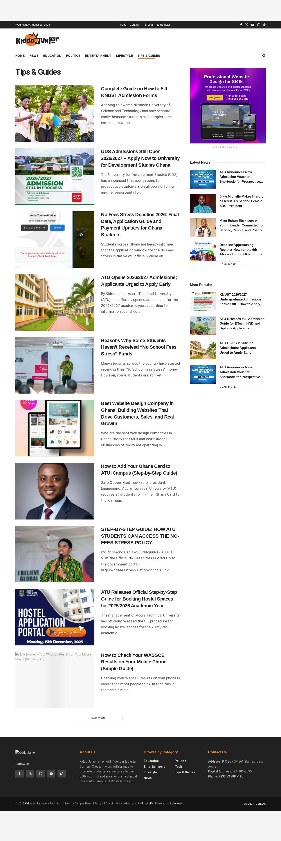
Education (52, 55)
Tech (178, 766)
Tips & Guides (149, 55)
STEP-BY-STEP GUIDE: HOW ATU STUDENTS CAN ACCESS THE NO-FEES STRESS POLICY (140, 536)
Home (20, 55)
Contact (134, 24)
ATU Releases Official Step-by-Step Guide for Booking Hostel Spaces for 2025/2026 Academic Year (139, 598)
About (123, 24)
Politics (73, 55)
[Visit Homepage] (37, 39)
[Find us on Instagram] (258, 25)
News (33, 55)
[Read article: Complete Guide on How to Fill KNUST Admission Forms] (54, 113)
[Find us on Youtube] (252, 25)
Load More (98, 718)
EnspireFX (147, 803)
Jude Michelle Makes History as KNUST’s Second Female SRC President (241, 201)
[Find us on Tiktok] (62, 773)
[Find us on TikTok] (264, 25)
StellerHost (175, 803)
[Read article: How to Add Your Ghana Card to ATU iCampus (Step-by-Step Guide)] (54, 491)
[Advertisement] (140, 10)
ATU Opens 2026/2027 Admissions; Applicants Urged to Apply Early (238, 347)
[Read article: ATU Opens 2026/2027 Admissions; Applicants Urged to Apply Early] (54, 302)
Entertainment (98, 55)
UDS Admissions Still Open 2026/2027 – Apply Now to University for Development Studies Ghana (140, 158)
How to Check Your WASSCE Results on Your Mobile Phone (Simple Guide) (133, 661)
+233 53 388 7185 (230, 776)
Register (164, 24)
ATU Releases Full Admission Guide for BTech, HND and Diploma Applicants (242, 323)
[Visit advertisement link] (228, 105)
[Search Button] (264, 55)
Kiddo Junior (32, 803)
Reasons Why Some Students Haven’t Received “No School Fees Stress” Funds (139, 347)
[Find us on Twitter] (246, 25)
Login (150, 24)
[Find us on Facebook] (241, 25)
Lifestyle (124, 55)
